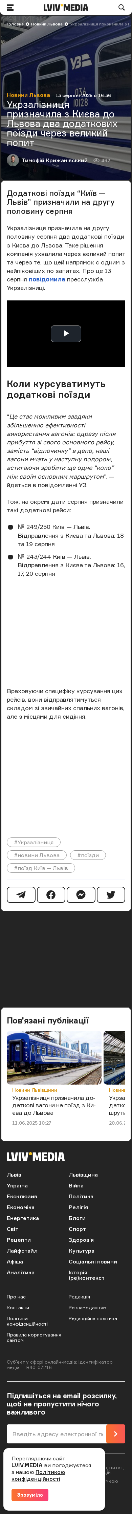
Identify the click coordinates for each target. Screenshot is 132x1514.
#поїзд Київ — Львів (41, 868)
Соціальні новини (93, 1261)
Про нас (16, 1296)
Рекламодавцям (87, 1307)
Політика (81, 1196)
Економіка (21, 1207)
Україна (17, 1185)
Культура (81, 1250)
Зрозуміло (30, 1495)
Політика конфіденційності (27, 1321)
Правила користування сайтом (34, 1337)
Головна (15, 23)
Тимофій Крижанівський (55, 160)
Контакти (18, 1307)
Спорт (77, 1228)
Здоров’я (81, 1239)
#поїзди (88, 855)
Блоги (77, 1218)
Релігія (78, 1207)
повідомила (47, 279)
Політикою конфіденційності (38, 1475)
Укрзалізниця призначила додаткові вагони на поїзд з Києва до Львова (54, 1105)
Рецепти (19, 1239)
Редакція (79, 1296)
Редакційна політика (93, 1318)
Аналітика (21, 1272)
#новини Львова (37, 855)
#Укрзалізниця (33, 842)
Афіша (15, 1261)
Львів (14, 1174)
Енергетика (23, 1218)
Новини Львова (47, 23)
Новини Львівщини (34, 1090)
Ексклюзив (22, 1196)
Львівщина (83, 1174)
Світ (12, 1228)
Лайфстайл (22, 1250)
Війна (76, 1185)
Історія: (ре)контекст (87, 1275)
